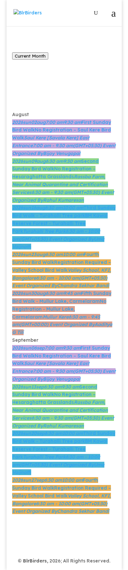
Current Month (30, 56)
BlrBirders (35, 561)
